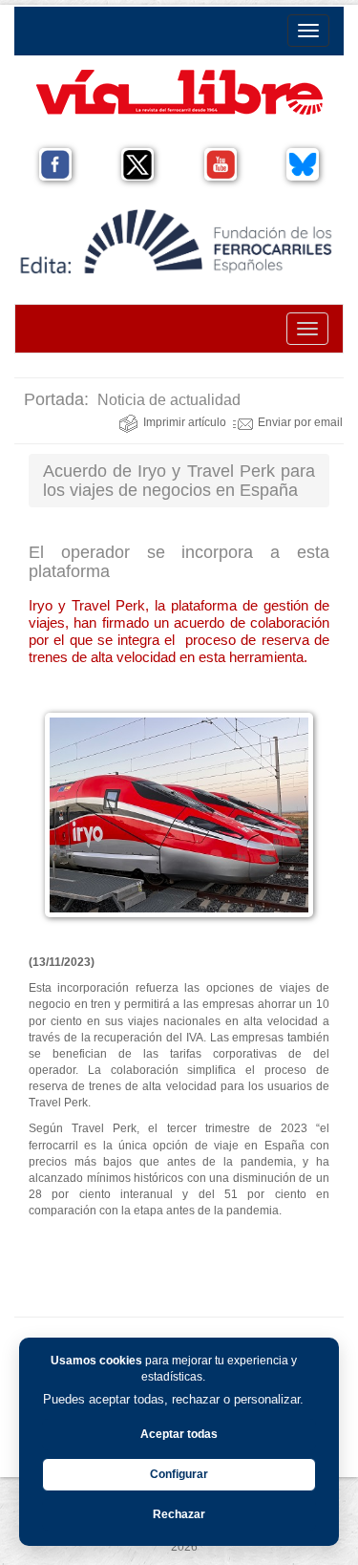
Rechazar (179, 1514)
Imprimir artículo (184, 422)
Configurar (179, 1474)
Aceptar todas (179, 1434)
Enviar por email (300, 422)
